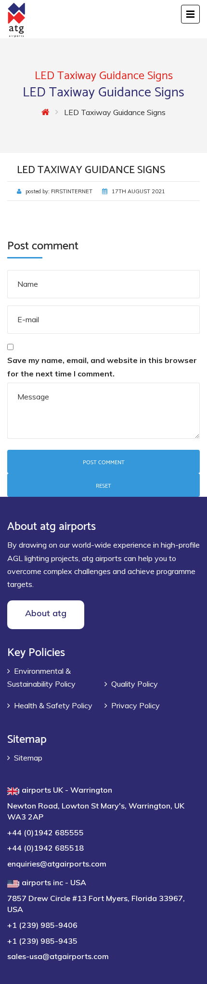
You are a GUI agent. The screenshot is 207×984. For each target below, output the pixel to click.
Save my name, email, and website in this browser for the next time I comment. (102, 366)
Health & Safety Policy (53, 705)
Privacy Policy (135, 705)
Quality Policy (134, 684)
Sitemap (28, 757)
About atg (45, 613)
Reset (103, 485)
